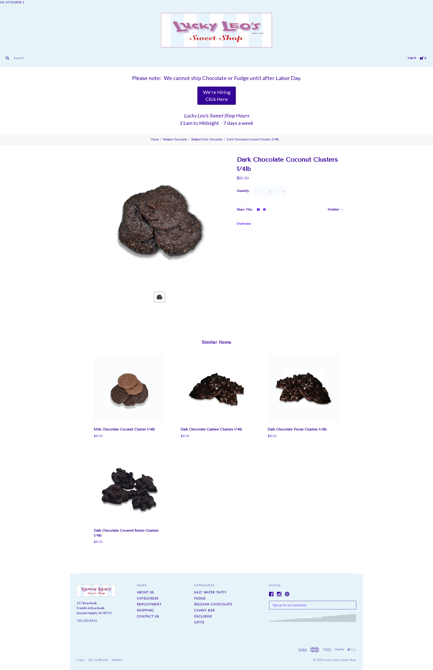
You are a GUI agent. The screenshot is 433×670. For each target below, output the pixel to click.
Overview (244, 224)
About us (145, 592)
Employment (149, 604)
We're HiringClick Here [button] (216, 95)
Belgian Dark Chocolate (206, 139)
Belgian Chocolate (122, 58)
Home (155, 139)
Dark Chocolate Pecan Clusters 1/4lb (297, 429)
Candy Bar (159, 58)
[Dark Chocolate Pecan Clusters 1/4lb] (303, 388)
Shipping (145, 610)
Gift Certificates (98, 660)
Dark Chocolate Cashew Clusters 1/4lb (211, 429)
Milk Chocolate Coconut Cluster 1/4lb (124, 429)
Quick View (129, 416)
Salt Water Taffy (65, 58)
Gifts (204, 58)
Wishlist (334, 209)
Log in (412, 57)
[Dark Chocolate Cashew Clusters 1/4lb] (216, 388)
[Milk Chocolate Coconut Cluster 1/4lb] (129, 388)
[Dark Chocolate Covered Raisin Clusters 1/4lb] (129, 490)
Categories (148, 598)
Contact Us (148, 616)
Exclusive (184, 58)
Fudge (93, 58)
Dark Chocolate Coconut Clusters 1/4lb (253, 139)
